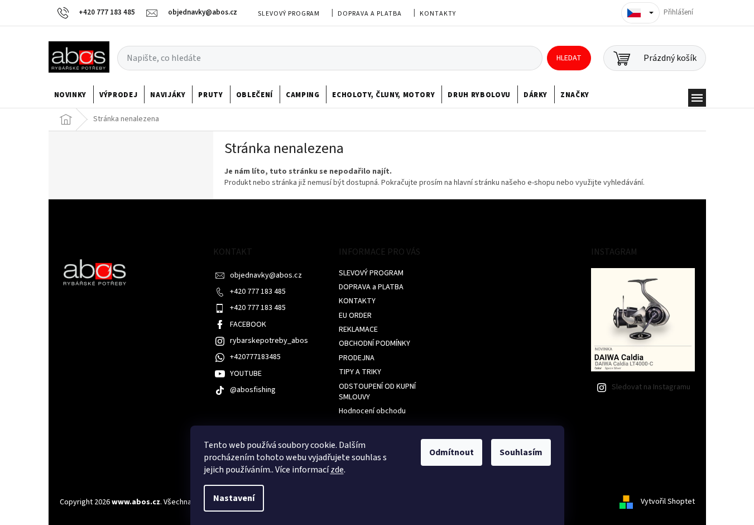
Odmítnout (451, 452)
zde (337, 470)
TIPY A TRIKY (360, 372)
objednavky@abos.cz (266, 275)
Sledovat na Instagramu (651, 387)
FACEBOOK (248, 324)
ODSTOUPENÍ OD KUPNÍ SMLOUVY (377, 392)
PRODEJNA (356, 358)
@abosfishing (253, 389)
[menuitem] (71, 94)
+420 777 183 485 (258, 291)
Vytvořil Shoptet (668, 502)
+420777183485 (255, 356)
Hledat (569, 58)
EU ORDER (355, 315)
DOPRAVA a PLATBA (369, 13)
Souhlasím (521, 452)
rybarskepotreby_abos (269, 340)
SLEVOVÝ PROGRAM (289, 13)
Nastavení (233, 498)
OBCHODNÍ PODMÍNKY (374, 343)
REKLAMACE (358, 329)
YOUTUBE (246, 373)
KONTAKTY (438, 13)
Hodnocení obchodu (372, 411)
